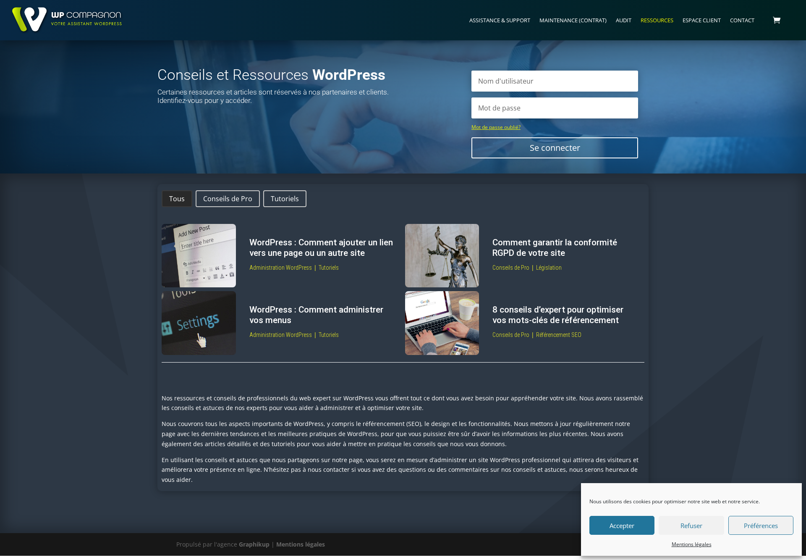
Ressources (657, 20)
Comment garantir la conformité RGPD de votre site (554, 247)
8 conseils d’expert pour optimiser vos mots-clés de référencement (557, 315)
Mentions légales (692, 544)
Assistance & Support (499, 20)
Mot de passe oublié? (496, 127)
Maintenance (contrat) (573, 20)
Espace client (702, 20)
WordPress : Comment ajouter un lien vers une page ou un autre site (321, 247)
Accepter (622, 525)
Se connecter (555, 147)
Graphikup (254, 544)
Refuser (691, 525)
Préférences (761, 525)
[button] (177, 198)
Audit (623, 20)
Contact (742, 20)
